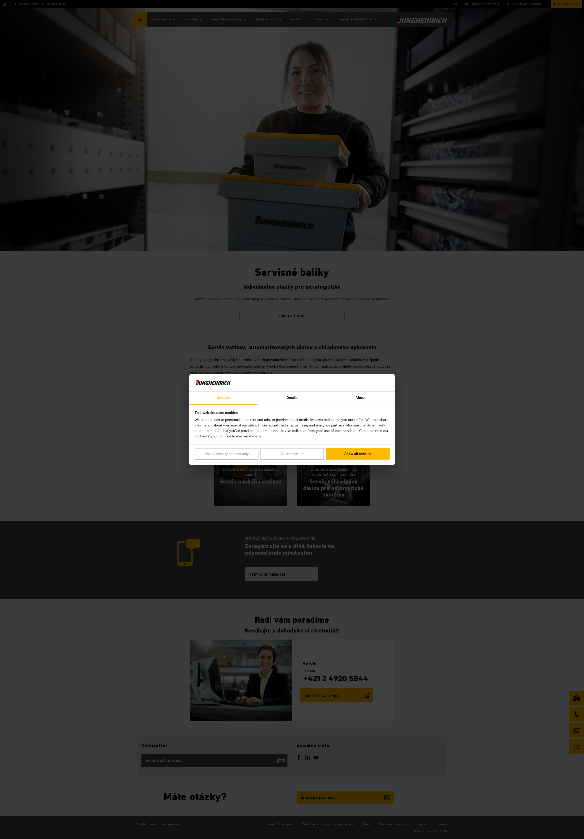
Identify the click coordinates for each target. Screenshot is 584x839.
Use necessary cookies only (226, 454)
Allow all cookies (357, 454)
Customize (289, 454)
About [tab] (360, 398)
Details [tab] (292, 398)
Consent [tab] (223, 398)
